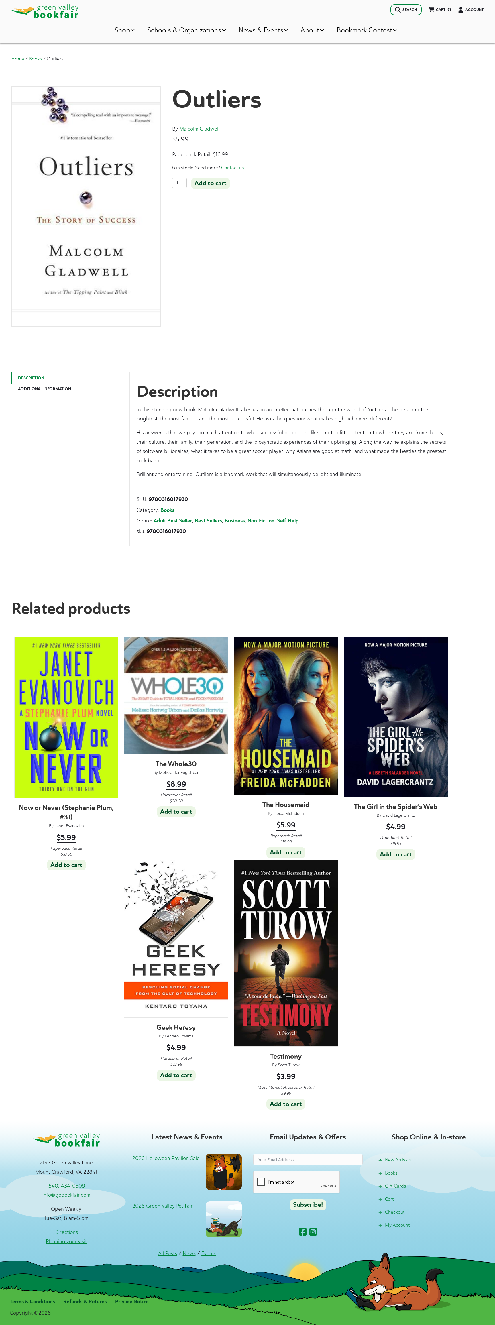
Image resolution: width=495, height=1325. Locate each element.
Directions (66, 1232)
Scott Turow (289, 1065)
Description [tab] (31, 378)
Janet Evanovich (69, 825)
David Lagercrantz (398, 815)
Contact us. (233, 167)
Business (235, 520)
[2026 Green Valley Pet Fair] (224, 1219)
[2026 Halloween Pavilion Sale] (224, 1171)
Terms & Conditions (32, 1301)
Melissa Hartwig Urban (179, 772)
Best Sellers (208, 520)
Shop (122, 30)
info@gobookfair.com (66, 1195)
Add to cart (211, 183)
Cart (389, 1199)
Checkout (395, 1212)
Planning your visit (66, 1241)
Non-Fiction (260, 520)
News (189, 1253)
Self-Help (288, 520)
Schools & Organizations (184, 30)
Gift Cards (395, 1186)
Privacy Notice (132, 1301)
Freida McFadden (289, 813)
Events (208, 1253)
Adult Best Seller (173, 520)
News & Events (261, 30)
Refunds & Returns (85, 1301)
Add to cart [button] (66, 865)
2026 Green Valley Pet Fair (162, 1206)
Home (17, 59)
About (309, 30)
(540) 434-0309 (66, 1186)
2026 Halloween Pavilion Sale (166, 1158)
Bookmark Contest (364, 30)
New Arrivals (398, 1160)
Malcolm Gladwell (199, 129)
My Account (397, 1225)
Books (35, 59)
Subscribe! (308, 1204)
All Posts (167, 1253)
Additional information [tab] (44, 389)
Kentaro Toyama (179, 1036)
